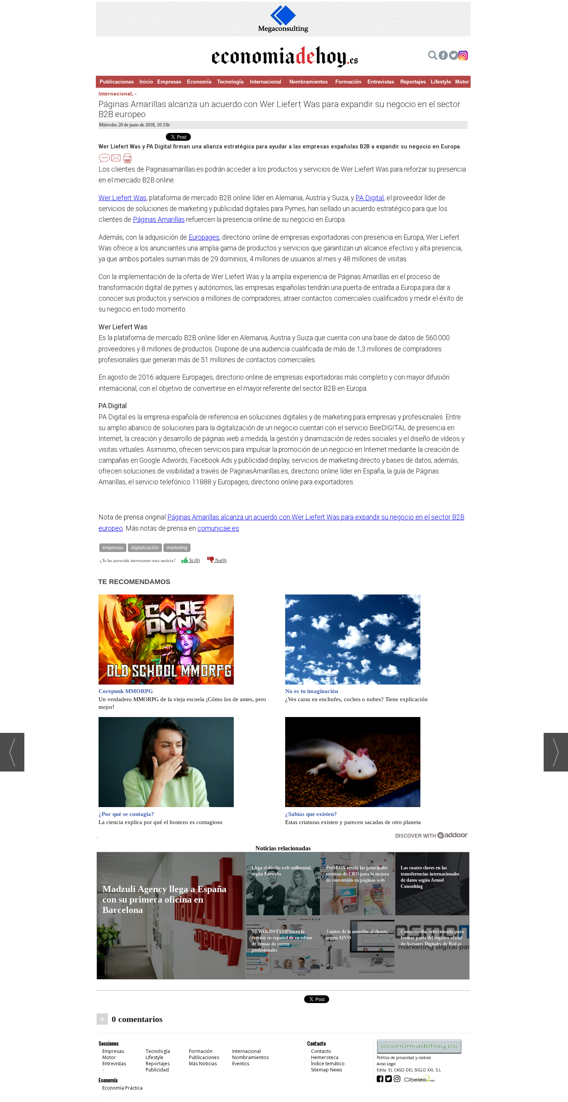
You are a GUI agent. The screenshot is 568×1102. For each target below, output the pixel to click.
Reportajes (413, 82)
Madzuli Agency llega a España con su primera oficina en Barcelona (164, 899)
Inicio (146, 82)
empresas (112, 547)
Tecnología (230, 82)
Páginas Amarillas (159, 219)
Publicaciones (117, 82)
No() (220, 560)
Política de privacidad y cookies (404, 1057)
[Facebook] (443, 56)
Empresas (169, 82)
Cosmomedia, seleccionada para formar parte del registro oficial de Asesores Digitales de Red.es (432, 938)
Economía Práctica (122, 1088)
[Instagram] (463, 56)
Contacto (321, 1051)
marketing (177, 547)
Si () (194, 560)
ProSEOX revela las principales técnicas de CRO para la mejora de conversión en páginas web (357, 874)
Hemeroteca (324, 1057)
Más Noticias (203, 1063)
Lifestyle (441, 82)
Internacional (265, 82)
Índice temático (328, 1063)
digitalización (145, 547)
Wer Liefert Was (122, 198)
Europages (204, 237)
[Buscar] (432, 56)
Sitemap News (326, 1069)
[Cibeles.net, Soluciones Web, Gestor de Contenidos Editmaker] (418, 1078)
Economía (199, 82)
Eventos (240, 1063)
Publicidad (157, 1069)
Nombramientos (308, 82)
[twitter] (453, 56)
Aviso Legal (386, 1063)
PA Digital (369, 198)
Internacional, (116, 94)
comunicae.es (218, 528)
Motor (462, 82)
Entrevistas (380, 82)
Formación (348, 82)
